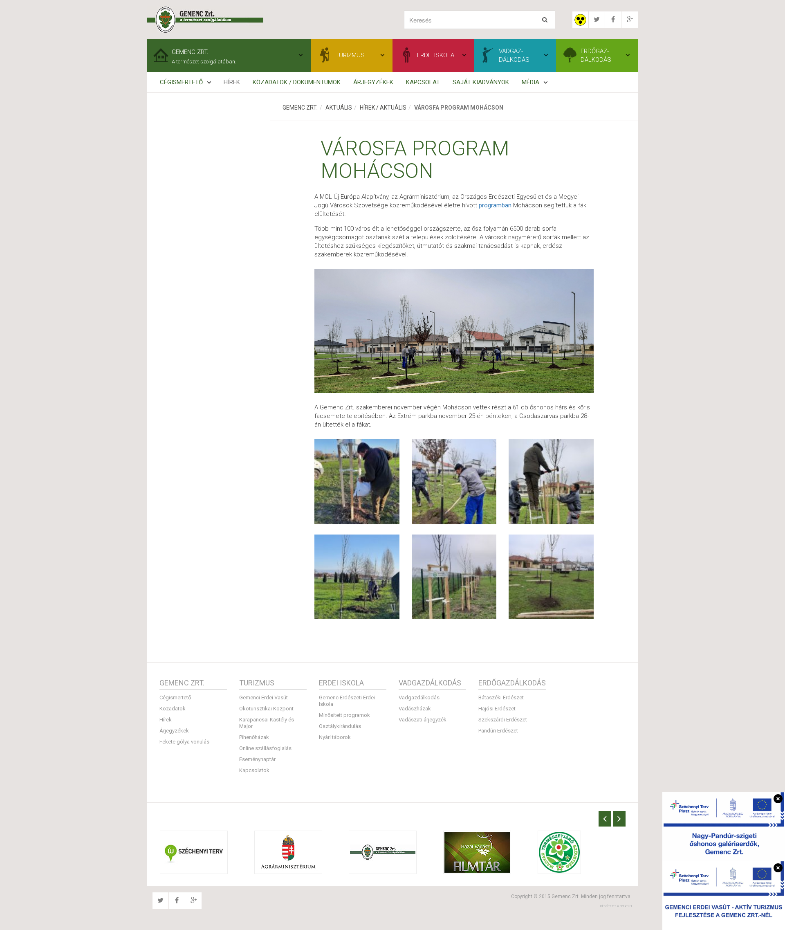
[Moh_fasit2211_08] (551, 481)
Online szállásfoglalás (265, 748)
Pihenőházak (254, 737)
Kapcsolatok (254, 770)
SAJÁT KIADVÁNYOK (481, 82)
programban (495, 205)
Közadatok (172, 708)
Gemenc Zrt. (300, 107)
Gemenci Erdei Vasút (263, 697)
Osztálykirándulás (340, 726)
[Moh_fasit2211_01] (356, 577)
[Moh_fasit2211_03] (454, 577)
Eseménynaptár (257, 759)
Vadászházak (415, 708)
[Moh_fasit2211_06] (551, 577)
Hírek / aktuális (383, 107)
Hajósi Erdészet (497, 708)
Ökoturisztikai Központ (266, 708)
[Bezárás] (778, 798)
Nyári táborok (335, 737)
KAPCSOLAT (423, 82)
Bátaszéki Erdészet (501, 697)
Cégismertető (175, 697)
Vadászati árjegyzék (422, 720)
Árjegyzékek (174, 731)
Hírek (232, 82)
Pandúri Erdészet (498, 731)
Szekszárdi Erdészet (502, 720)
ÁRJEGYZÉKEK (373, 82)
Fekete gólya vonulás (184, 742)
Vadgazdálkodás (419, 697)
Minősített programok (344, 715)
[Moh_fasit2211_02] (356, 481)
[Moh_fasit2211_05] (454, 481)
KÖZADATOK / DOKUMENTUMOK (297, 82)
